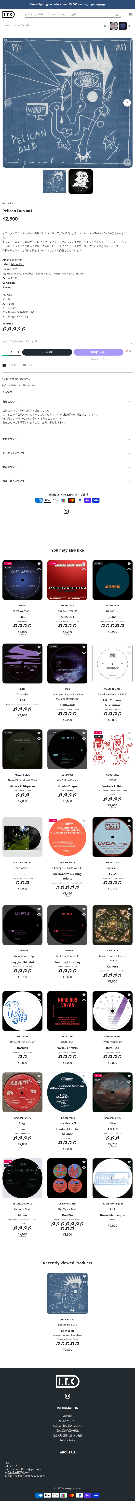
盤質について (9, 466)
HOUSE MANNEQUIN (112, 1204)
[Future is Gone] (22, 1178)
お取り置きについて (13, 480)
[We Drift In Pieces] (67, 749)
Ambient (16, 273)
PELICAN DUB (67, 1319)
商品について (9, 401)
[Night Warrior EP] (22, 580)
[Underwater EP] (22, 837)
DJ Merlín (17, 259)
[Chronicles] (22, 663)
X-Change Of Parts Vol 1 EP (67, 867)
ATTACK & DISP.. (22, 775)
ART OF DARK (112, 605)
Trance (79, 273)
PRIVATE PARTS (67, 863)
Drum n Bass (43, 273)
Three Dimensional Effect (22, 780)
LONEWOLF (67, 775)
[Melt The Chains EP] (67, 925)
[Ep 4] (113, 1178)
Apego (22, 1123)
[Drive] (113, 1092)
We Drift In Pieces (67, 780)
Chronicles (22, 694)
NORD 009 (67, 1041)
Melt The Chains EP (67, 956)
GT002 (112, 780)
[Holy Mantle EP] (67, 1092)
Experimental (24, 1219)
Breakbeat (28, 273)
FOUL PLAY (22, 1036)
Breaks (24, 621)
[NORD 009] (67, 1011)
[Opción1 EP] (113, 580)
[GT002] (113, 749)
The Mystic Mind (67, 1209)
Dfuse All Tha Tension (22, 1041)
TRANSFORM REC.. (112, 689)
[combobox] (73, 14)
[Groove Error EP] (67, 580)
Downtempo (105, 878)
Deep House (103, 790)
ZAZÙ (67, 689)
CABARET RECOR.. (112, 1036)
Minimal (62, 883)
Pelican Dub (17, 264)
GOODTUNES (112, 775)
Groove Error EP (67, 610)
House (65, 621)
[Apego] (22, 1092)
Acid (19, 621)
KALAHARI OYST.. (22, 1118)
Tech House (74, 621)
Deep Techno (105, 971)
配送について (9, 438)
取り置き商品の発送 (67, 1430)
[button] (127, 103)
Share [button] (8, 391)
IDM (20, 878)
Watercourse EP (112, 1041)
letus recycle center (71, 1488)
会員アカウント (67, 1420)
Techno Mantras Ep (22, 956)
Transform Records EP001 (112, 694)
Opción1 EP (112, 610)
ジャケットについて (13, 452)
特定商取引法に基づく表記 (67, 1435)
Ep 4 (112, 1209)
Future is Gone (22, 1209)
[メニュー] (130, 14)
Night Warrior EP (22, 610)
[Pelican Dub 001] (67, 1293)
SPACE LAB (112, 951)
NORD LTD (67, 1036)
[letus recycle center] (8, 14)
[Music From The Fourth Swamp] (113, 925)
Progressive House (63, 273)
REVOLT (22, 605)
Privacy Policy (67, 1440)
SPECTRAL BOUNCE (22, 1204)
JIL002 (23, 689)
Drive (112, 1123)
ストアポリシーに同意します (20, 365)
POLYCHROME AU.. (22, 863)
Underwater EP (22, 867)
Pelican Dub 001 (67, 1324)
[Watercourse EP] (113, 1011)
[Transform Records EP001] (113, 663)
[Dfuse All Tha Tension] (22, 1011)
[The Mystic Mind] (67, 1178)
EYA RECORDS (67, 605)
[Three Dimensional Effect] (22, 749)
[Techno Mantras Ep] (22, 925)
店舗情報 (67, 1415)
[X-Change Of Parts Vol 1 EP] (67, 837)
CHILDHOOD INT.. (67, 1204)
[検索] (116, 14)
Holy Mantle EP (67, 1123)
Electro (59, 621)
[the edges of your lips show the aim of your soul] (67, 663)
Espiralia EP (112, 867)
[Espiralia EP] (113, 837)
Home (5, 25)
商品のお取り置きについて (67, 1425)
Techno (36, 704)
